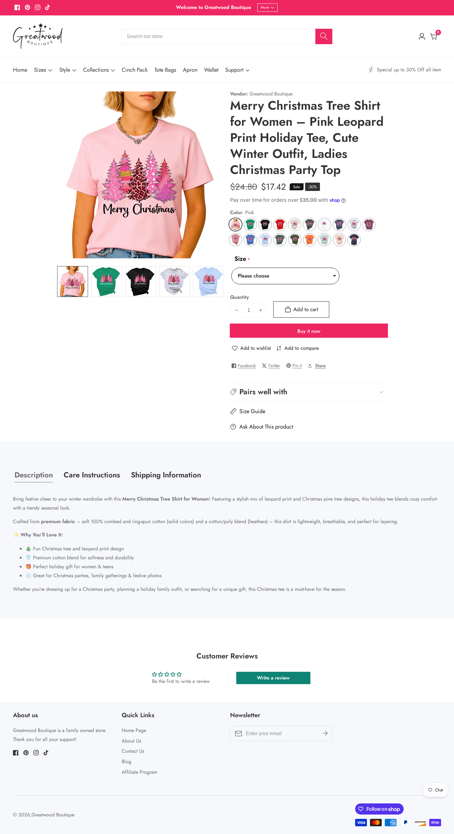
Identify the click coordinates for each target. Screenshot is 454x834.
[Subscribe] (325, 733)
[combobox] (227, 36)
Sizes (40, 70)
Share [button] (320, 365)
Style (64, 70)
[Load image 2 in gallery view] (106, 281)
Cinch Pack (135, 70)
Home (20, 70)
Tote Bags (165, 70)
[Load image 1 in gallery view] (72, 281)
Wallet (211, 70)
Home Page (134, 730)
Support (234, 70)
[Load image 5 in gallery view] (208, 281)
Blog (126, 761)
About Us (131, 740)
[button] (309, 391)
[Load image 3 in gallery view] (140, 281)
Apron (190, 70)
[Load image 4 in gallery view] (174, 281)
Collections (96, 70)
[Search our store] (323, 36)
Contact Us (133, 751)
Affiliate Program (139, 772)
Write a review (273, 677)
